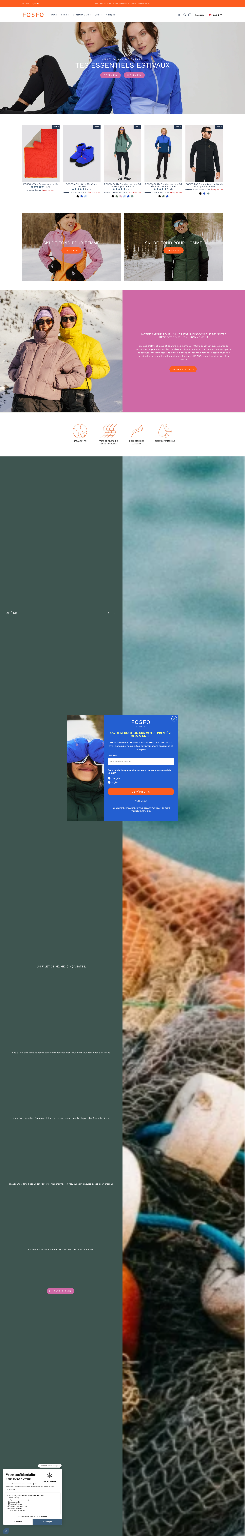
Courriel (113, 755)
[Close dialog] (174, 718)
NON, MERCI (141, 801)
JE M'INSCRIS (141, 792)
